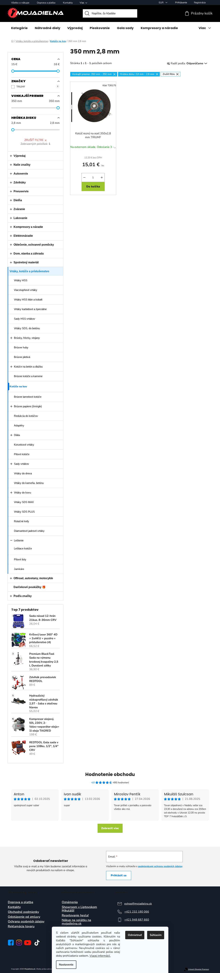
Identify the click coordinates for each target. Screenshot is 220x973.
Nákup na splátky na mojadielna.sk (76, 921)
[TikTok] (37, 942)
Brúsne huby (21, 347)
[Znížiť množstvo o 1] (84, 177)
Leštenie (18, 540)
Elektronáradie (23, 235)
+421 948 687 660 (136, 920)
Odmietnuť (135, 935)
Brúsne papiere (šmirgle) (28, 406)
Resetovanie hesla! (75, 915)
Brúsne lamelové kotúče (27, 396)
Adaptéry (19, 425)
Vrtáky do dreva (23, 473)
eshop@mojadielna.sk (138, 904)
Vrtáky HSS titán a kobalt (28, 299)
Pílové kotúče (21, 454)
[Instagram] (19, 942)
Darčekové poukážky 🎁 (30, 587)
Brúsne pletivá (22, 357)
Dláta (17, 435)
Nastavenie (66, 965)
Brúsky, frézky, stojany (27, 337)
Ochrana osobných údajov (26, 921)
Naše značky (22, 164)
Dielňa (18, 200)
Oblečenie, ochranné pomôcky (34, 244)
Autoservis (21, 173)
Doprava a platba (46, 2)
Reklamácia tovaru (21, 926)
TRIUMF (37, 86)
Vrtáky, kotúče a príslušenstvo (29, 271)
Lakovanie (20, 218)
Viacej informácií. (100, 956)
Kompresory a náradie (28, 226)
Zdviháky (20, 182)
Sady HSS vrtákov (24, 318)
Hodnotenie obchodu (110, 774)
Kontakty (68, 2)
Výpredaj (19, 155)
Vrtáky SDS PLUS (24, 511)
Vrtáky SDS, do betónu (27, 328)
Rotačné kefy (21, 521)
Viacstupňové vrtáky (25, 289)
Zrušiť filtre (33, 140)
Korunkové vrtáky (24, 444)
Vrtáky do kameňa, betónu (29, 482)
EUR (161, 2)
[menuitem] (19, 28)
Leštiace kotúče (23, 548)
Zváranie (19, 209)
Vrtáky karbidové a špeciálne (30, 309)
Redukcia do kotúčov (26, 415)
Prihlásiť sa (118, 875)
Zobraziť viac (110, 828)
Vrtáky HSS (20, 280)
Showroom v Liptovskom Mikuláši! (79, 908)
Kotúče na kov (18, 386)
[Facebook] (11, 942)
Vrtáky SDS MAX (24, 502)
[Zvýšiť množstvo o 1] (101, 177)
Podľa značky (23, 595)
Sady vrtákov (21, 463)
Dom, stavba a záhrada (29, 253)
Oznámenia (70, 902)
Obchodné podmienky (23, 912)
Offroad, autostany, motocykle (33, 578)
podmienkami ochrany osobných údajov (160, 866)
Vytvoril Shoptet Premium (198, 969)
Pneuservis (21, 191)
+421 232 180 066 (136, 912)
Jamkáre (19, 568)
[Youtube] (27, 942)
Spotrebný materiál (26, 262)
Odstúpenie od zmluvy (24, 917)
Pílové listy (20, 559)
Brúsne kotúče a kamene (28, 376)
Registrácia (200, 2)
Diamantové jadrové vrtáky (29, 530)
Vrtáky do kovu (22, 492)
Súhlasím (156, 935)
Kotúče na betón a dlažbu (28, 366)
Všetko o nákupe (20, 2)
